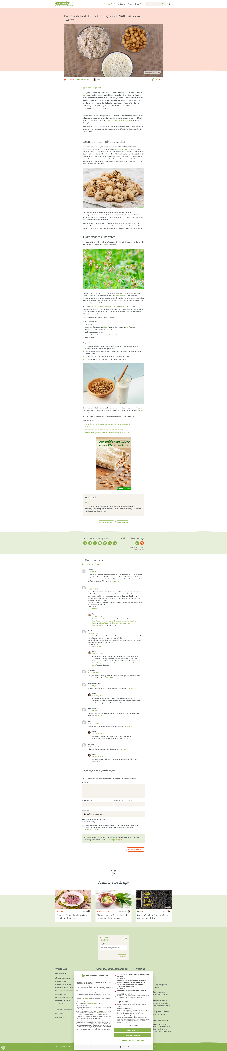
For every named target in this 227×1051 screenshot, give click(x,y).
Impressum (114, 1047)
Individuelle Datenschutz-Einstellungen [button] (133, 1040)
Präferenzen (92, 1047)
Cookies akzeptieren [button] (133, 1030)
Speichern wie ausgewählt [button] (132, 1035)
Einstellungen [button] (91, 1003)
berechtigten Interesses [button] (94, 999)
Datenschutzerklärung (103, 1047)
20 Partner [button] (85, 998)
